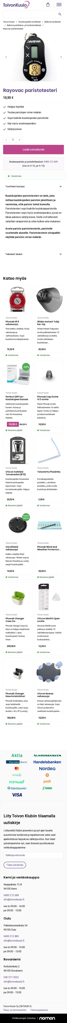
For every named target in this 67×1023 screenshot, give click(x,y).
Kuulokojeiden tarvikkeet (30, 22)
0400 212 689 (51, 161)
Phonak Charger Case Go (15, 620)
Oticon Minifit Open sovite (48, 620)
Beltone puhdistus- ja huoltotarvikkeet (24, 25)
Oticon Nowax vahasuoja (45, 695)
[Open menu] (59, 4)
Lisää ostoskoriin (33, 149)
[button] (48, 5)
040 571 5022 (11, 977)
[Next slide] (61, 57)
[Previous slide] (6, 57)
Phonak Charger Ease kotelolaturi (15, 695)
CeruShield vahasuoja (12, 548)
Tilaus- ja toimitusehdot (14, 1010)
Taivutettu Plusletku (48, 471)
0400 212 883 (11, 936)
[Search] (60, 14)
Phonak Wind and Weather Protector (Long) (48, 549)
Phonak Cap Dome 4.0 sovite (47, 398)
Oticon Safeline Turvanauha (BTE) (16, 473)
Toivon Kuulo (9, 22)
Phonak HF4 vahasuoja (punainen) (12, 324)
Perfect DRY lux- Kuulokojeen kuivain (17, 398)
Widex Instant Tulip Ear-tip (48, 323)
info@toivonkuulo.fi (14, 899)
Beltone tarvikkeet (53, 22)
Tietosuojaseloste (39, 1010)
